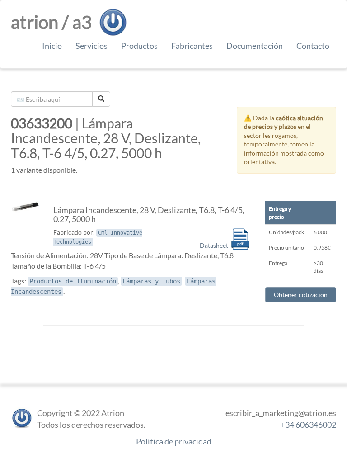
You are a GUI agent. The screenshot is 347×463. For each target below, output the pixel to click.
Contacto (312, 46)
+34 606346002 (308, 425)
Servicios (91, 46)
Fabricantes (192, 46)
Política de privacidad (173, 441)
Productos (139, 46)
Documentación (254, 46)
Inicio (52, 46)
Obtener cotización (301, 294)
